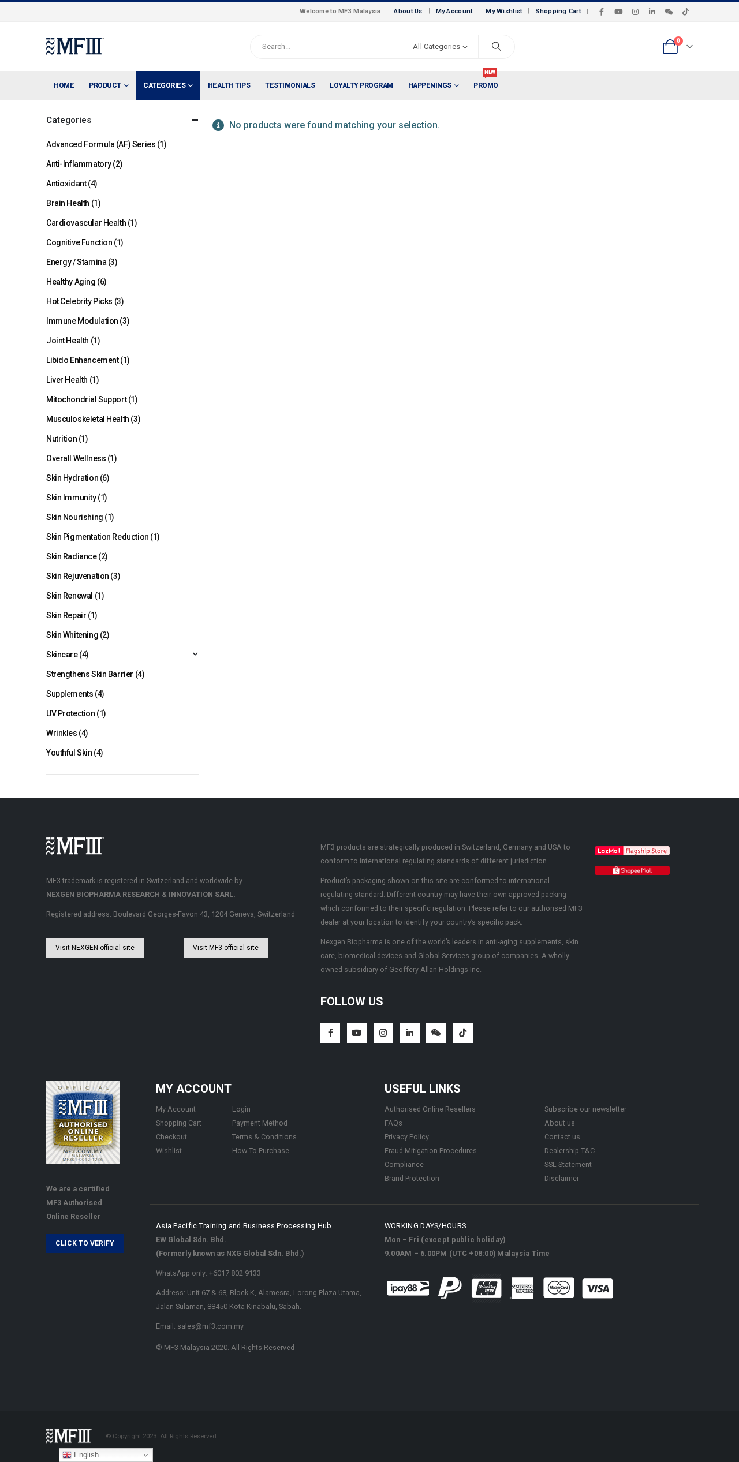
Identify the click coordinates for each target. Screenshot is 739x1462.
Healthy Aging (71, 281)
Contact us (562, 1136)
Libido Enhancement (82, 360)
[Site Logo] (75, 46)
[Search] (496, 46)
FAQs (393, 1123)
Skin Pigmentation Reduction (97, 536)
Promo (485, 80)
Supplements (69, 693)
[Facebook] (601, 11)
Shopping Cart (558, 11)
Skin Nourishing (74, 517)
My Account (454, 11)
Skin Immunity (71, 497)
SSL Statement (568, 1164)
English (85, 1454)
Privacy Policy (407, 1136)
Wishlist (169, 1150)
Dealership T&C (569, 1150)
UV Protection (70, 713)
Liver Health (67, 379)
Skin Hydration (72, 478)
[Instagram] (635, 11)
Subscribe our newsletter (585, 1109)
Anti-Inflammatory (78, 164)
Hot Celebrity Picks (79, 301)
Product (105, 85)
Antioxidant (66, 183)
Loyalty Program (361, 85)
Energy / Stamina (76, 262)
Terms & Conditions (264, 1136)
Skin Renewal (69, 595)
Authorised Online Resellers (430, 1109)
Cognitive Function (79, 242)
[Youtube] (618, 11)
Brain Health (67, 203)
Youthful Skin (69, 752)
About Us (408, 11)
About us (559, 1123)
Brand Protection (412, 1178)
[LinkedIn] (651, 11)
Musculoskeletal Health (87, 419)
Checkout (171, 1136)
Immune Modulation (82, 321)
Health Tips (229, 85)
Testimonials (290, 85)
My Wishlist (504, 11)
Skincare (62, 654)
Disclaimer (561, 1178)
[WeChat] (668, 11)
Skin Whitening (72, 635)
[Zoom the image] (632, 852)
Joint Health (67, 340)
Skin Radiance (71, 556)
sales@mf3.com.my (210, 1326)
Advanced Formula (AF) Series (100, 144)
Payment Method (260, 1123)
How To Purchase (260, 1150)
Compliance (404, 1164)
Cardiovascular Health (86, 222)
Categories (164, 85)
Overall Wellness (76, 458)
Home (64, 85)
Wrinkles (61, 733)
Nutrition (61, 438)
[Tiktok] (685, 11)
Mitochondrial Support (86, 399)
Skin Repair (66, 615)
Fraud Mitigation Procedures (431, 1150)
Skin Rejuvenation (77, 576)
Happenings (429, 85)
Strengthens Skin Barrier (89, 674)
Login (241, 1109)
